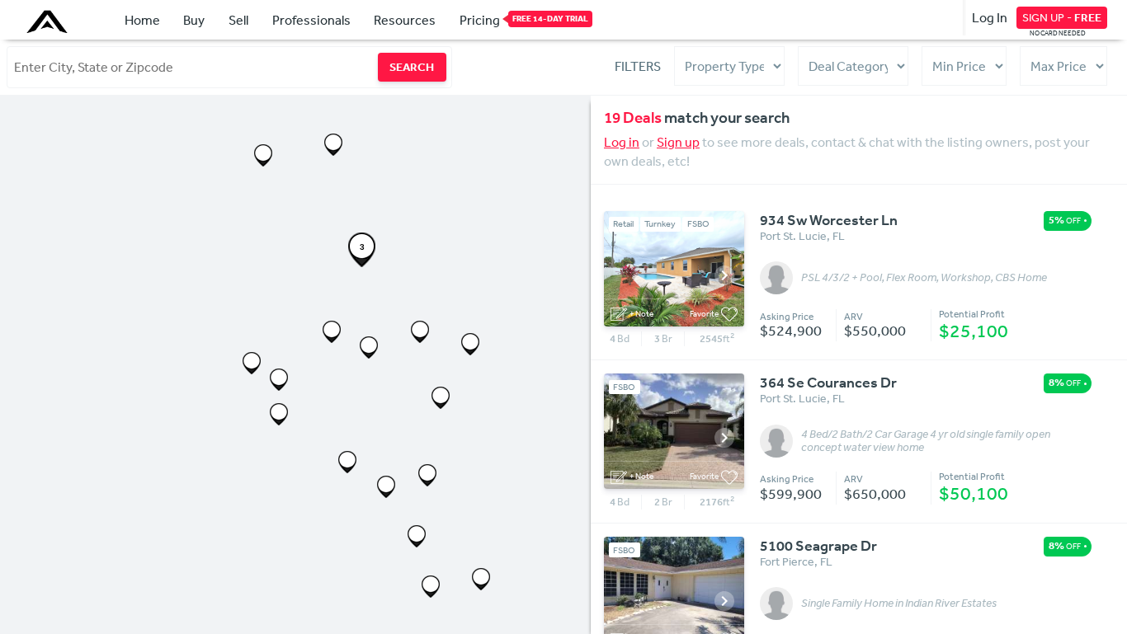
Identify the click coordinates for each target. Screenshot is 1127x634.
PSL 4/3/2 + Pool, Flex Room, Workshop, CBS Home (924, 277)
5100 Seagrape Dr (818, 546)
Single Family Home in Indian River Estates (899, 603)
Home (142, 20)
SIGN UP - (1061, 17)
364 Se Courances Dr (828, 382)
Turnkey (660, 224)
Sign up (678, 142)
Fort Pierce (787, 561)
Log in (621, 142)
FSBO (698, 224)
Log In (989, 17)
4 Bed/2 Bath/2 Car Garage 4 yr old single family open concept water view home (925, 441)
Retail (623, 224)
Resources (405, 20)
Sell (238, 20)
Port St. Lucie (793, 235)
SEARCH (411, 66)
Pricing (480, 20)
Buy (194, 20)
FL (838, 235)
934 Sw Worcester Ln (829, 220)
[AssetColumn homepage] (49, 21)
